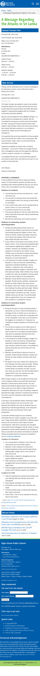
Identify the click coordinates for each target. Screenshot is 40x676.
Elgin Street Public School (10, 4)
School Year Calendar (13, 633)
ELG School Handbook (20, 664)
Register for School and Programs (17, 628)
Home (3, 10)
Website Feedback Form (9, 580)
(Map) (20, 549)
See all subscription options (9, 615)
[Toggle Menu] (37, 4)
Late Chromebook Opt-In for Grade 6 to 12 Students (19, 533)
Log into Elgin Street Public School (12, 662)
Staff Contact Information (9, 569)
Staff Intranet (29, 662)
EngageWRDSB (11, 623)
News (9, 10)
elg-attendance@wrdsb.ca (11, 557)
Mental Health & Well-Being (14, 626)
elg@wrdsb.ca (15, 566)
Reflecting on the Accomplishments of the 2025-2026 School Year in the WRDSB (19, 523)
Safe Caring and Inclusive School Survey (19, 630)
